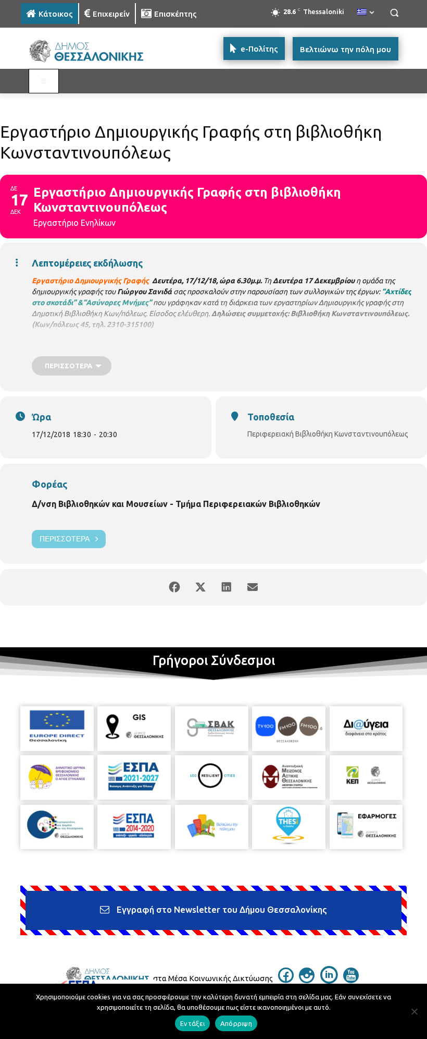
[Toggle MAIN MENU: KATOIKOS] (44, 81)
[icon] (285, 980)
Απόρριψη (236, 1023)
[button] (394, 13)
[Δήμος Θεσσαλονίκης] (92, 51)
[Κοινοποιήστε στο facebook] (174, 587)
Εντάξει (192, 1023)
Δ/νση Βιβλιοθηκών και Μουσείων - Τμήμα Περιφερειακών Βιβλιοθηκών (176, 504)
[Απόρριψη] (414, 1011)
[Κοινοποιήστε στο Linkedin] (227, 587)
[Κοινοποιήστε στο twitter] (200, 587)
